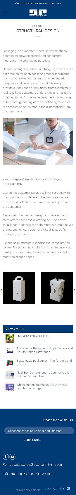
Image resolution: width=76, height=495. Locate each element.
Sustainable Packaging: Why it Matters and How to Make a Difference (45, 350)
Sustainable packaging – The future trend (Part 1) (44, 362)
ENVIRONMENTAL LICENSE (33, 336)
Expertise (38, 26)
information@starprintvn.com (29, 473)
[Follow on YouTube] (12, 457)
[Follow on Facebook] (6, 457)
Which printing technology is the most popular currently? (42, 386)
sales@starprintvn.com (48, 3)
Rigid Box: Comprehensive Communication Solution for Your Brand (44, 374)
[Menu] (5, 12)
